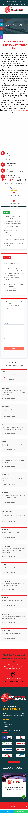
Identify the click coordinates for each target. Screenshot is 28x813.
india (14, 112)
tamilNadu (25, 110)
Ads (5, 722)
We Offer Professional (14, 655)
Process (6, 726)
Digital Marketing (8, 724)
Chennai (20, 110)
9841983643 (11, 709)
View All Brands (14, 762)
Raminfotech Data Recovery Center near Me (14, 45)
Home (5, 27)
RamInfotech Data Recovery (13, 804)
